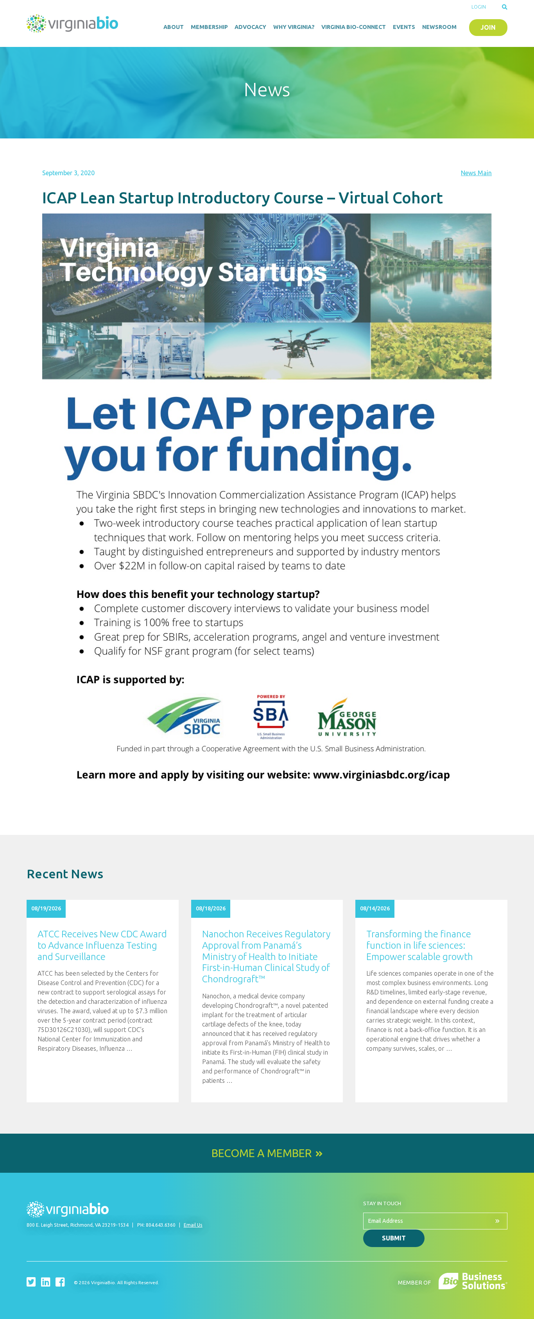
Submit (394, 1238)
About (173, 27)
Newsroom (439, 27)
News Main (476, 172)
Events (404, 27)
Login (478, 6)
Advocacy (250, 27)
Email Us (193, 1224)
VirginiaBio (73, 23)
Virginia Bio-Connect (353, 27)
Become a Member (261, 1153)
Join (488, 27)
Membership (209, 27)
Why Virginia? (294, 27)
